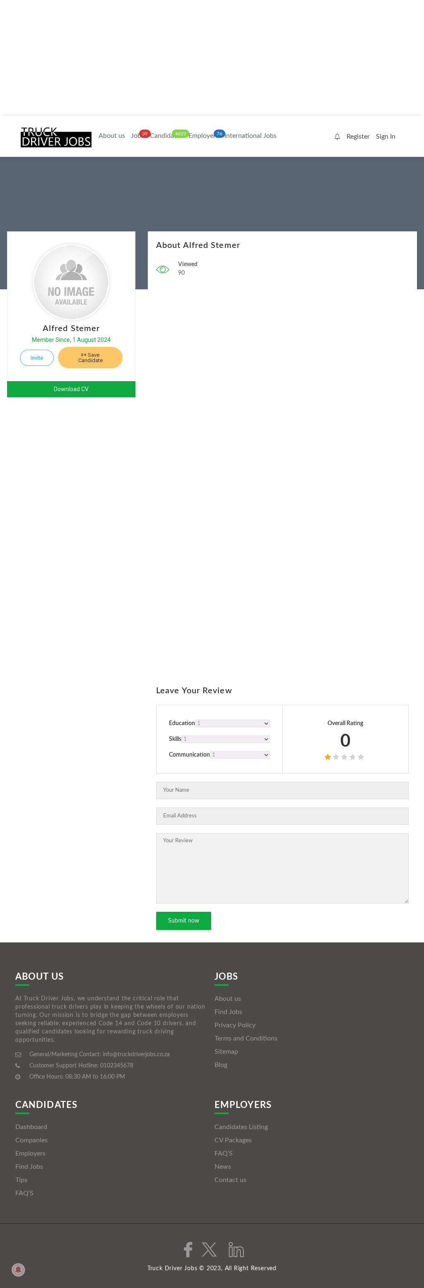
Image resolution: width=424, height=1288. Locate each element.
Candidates (166, 135)
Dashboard (31, 1127)
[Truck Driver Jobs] (56, 137)
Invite (37, 358)
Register (358, 136)
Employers (203, 135)
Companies (31, 1140)
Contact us (230, 1180)
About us (112, 135)
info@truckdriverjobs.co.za (136, 1054)
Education (182, 723)
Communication (189, 755)
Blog (220, 1065)
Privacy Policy (234, 1025)
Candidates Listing (241, 1127)
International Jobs (250, 135)
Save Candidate (90, 357)
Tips (21, 1180)
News (222, 1166)
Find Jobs (228, 1012)
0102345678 (116, 1066)
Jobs (137, 135)
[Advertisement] (212, 58)
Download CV (71, 389)
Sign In (385, 136)
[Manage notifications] (18, 1269)
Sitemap (226, 1051)
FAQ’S (24, 1193)
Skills (175, 739)
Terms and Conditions (245, 1038)
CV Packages (233, 1140)
